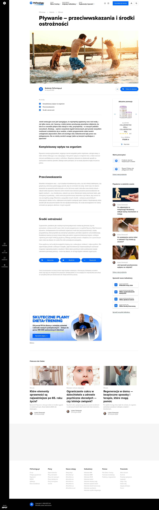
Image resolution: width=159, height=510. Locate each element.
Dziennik (4, 245)
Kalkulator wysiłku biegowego (92, 490)
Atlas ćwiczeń (124, 472)
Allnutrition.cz (70, 477)
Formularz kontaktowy (108, 475)
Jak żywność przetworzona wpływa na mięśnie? (127, 266)
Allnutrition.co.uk (70, 488)
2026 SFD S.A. (47, 503)
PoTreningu (42, 12)
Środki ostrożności (48, 110)
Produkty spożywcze (126, 477)
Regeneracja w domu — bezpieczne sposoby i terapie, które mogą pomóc (118, 396)
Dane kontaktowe (35, 483)
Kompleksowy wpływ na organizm (54, 104)
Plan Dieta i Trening (107, 472)
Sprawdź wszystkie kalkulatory (121, 312)
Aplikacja (32, 481)
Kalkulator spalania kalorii (91, 483)
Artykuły (52, 12)
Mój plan (4, 252)
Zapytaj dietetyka (125, 486)
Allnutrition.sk (69, 479)
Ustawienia (4, 266)
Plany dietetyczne (53, 479)
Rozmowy (4, 259)
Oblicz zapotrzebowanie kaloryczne (127, 292)
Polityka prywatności (35, 475)
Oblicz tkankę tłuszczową (127, 305)
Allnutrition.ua (70, 486)
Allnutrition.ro (69, 481)
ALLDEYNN (125, 123)
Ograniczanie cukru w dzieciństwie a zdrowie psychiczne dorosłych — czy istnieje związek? (81, 396)
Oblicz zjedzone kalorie (126, 299)
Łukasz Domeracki (39, 412)
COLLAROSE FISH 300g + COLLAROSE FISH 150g (125, 128)
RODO (31, 479)
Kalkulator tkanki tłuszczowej (92, 486)
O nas (31, 472)
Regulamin (33, 477)
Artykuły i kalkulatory (69, 3)
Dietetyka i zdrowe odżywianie (75, 388)
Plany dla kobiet (52, 475)
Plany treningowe (53, 481)
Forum (122, 488)
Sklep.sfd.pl (69, 472)
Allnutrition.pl (69, 475)
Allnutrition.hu (70, 483)
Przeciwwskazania (48, 107)
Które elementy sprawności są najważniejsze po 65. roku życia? (46, 396)
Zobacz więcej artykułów (120, 174)
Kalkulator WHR (88, 477)
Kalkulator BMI (88, 472)
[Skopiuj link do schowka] (117, 89)
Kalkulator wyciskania (90, 488)
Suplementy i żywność (86, 3)
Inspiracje (123, 479)
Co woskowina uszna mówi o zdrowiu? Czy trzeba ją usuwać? (127, 239)
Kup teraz (126, 144)
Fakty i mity (123, 481)
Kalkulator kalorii (88, 479)
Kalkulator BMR (88, 475)
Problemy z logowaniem (109, 477)
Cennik (50, 483)
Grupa (4, 505)
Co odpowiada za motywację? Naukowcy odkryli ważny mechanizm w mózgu (127, 210)
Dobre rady (123, 483)
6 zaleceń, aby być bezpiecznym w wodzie (128, 160)
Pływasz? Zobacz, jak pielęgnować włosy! (128, 169)
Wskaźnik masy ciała (126, 284)
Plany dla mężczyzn (53, 477)
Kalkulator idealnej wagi (90, 481)
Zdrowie (60, 12)
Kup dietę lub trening (121, 3)
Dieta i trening (54, 3)
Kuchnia (122, 475)
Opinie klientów (52, 472)
